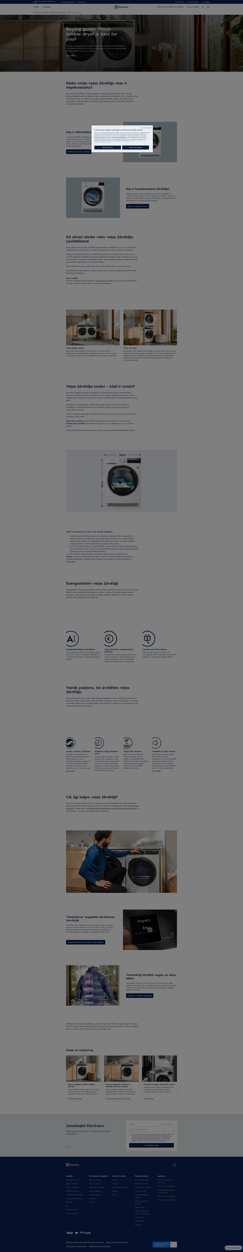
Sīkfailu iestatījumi (108, 147)
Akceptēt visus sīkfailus (135, 147)
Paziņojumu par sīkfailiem (137, 140)
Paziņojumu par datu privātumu (102, 142)
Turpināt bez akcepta (146, 127)
